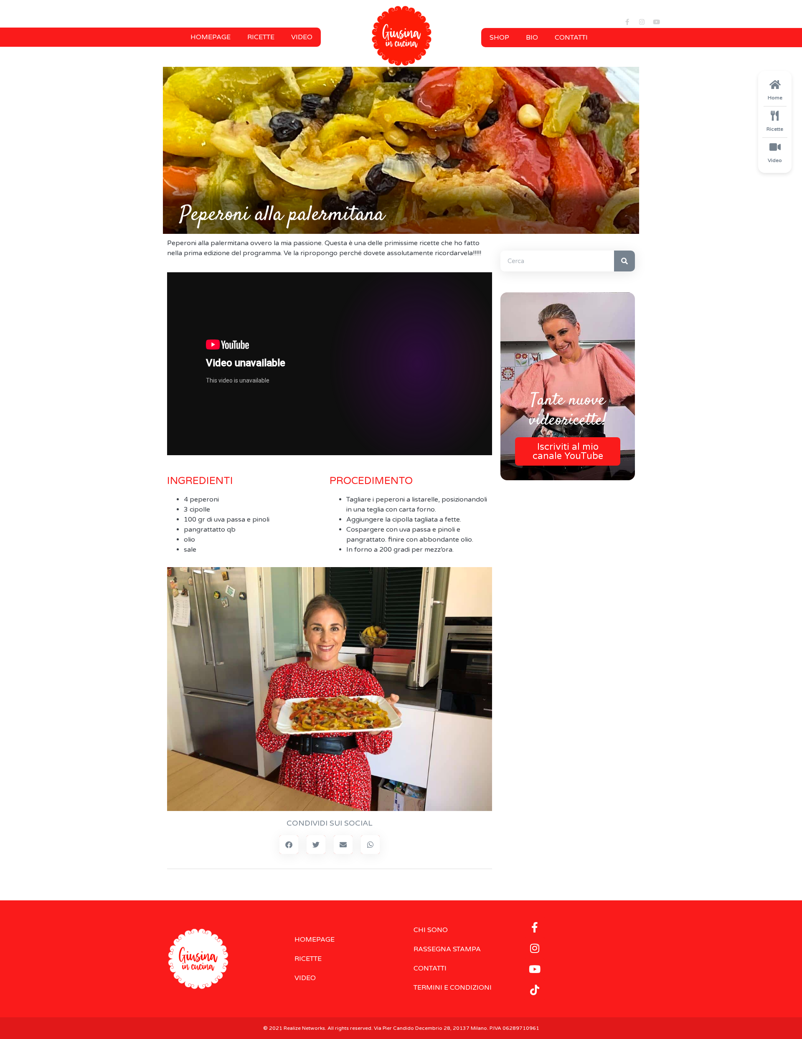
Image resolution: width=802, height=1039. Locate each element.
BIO (532, 37)
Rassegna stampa (447, 949)
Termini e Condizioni (453, 987)
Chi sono (431, 930)
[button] (288, 844)
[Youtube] (656, 21)
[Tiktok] (534, 990)
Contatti (571, 37)
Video (301, 37)
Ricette (260, 37)
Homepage (210, 37)
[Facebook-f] (627, 21)
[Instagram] (641, 21)
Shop (499, 37)
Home (775, 98)
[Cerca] (624, 261)
